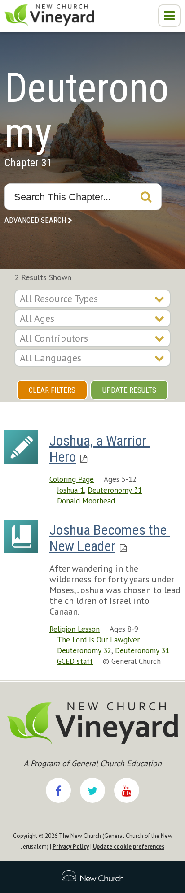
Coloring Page (71, 479)
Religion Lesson (74, 629)
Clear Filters (52, 390)
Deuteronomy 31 (115, 490)
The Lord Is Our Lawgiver (98, 640)
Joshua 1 (70, 490)
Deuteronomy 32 (84, 650)
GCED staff (75, 661)
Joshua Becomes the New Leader (109, 538)
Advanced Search (35, 220)
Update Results (129, 390)
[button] (169, 15)
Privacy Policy (71, 846)
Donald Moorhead (86, 501)
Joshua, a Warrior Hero (99, 448)
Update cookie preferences (128, 846)
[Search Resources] (146, 196)
